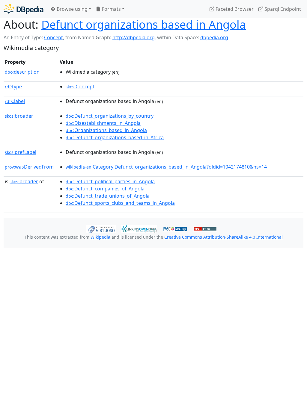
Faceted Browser (234, 9)
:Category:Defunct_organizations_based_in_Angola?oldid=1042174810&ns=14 (166, 166)
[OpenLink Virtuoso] (101, 228)
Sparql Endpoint (282, 9)
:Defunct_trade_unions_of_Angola (108, 196)
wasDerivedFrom (29, 166)
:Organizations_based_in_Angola (106, 130)
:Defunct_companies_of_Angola (105, 188)
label (15, 101)
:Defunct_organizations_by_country (110, 116)
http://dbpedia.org (133, 37)
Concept (53, 37)
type (13, 86)
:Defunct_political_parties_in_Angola (110, 181)
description (22, 72)
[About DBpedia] (23, 8)
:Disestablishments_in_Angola (103, 123)
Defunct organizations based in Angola (143, 24)
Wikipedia (100, 237)
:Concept (80, 86)
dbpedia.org (214, 37)
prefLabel (20, 152)
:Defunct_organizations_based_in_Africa (115, 137)
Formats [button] (111, 9)
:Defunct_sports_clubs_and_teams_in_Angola (120, 203)
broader (19, 116)
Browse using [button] (71, 9)
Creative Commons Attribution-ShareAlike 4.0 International (223, 237)
